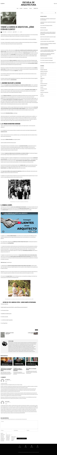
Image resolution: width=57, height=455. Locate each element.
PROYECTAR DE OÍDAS (43, 27)
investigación (42, 90)
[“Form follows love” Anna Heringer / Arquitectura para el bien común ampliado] (7, 361)
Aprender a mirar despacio (49, 60)
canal (17, 8)
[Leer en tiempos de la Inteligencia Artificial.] (32, 361)
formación (41, 87)
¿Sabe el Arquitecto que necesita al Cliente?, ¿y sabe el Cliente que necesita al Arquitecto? (14, 307)
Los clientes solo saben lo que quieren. (7, 319)
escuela (30, 8)
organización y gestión (43, 73)
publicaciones (42, 95)
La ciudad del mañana (30, 333)
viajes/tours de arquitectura (44, 92)
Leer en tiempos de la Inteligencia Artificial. (31, 369)
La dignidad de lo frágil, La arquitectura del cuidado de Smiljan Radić (17, 369)
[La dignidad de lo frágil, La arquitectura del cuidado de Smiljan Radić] (19, 361)
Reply (6, 381)
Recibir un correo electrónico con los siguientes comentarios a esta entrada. (8, 437)
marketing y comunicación (44, 71)
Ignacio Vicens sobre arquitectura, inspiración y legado (48, 36)
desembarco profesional (43, 83)
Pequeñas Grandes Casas (15, 167)
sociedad (21, 8)
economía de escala (13, 147)
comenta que (15, 113)
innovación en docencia (43, 88)
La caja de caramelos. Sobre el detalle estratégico (47, 41)
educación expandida (43, 85)
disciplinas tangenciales (43, 69)
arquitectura (25, 8)
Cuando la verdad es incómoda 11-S (50, 62)
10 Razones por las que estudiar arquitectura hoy (10, 333)
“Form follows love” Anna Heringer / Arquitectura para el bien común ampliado (6, 369)
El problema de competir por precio (6, 313)
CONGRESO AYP (36, 8)
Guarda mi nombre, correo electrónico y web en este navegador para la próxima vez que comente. (3, 437)
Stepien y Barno (10, 341)
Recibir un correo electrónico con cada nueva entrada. (13, 438)
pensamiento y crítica (43, 74)
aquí (36, 60)
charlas (41, 81)
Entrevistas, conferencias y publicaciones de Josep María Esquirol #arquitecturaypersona (47, 54)
